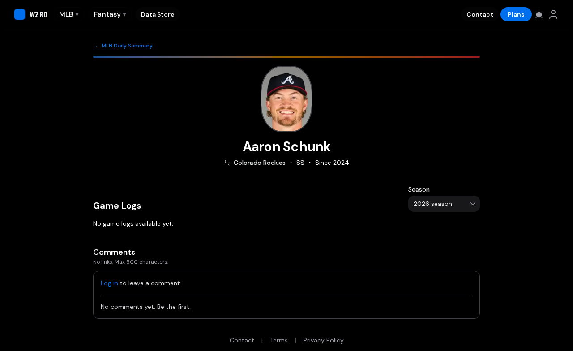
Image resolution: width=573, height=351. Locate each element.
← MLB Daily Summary (124, 45)
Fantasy (110, 14)
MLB (69, 14)
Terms (279, 340)
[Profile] (553, 14)
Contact (479, 14)
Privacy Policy (324, 340)
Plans (516, 14)
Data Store (158, 14)
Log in (109, 283)
